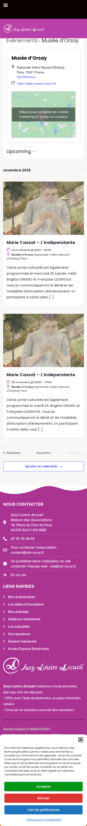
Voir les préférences (43, 810)
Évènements (22, 40)
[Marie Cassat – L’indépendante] (43, 208)
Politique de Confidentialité (43, 820)
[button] (81, 740)
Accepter (43, 786)
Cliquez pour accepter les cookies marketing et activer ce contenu (43, 114)
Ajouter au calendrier (41, 466)
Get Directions (26, 77)
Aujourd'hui (43, 453)
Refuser (43, 798)
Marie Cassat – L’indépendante (41, 242)
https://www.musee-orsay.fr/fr (36, 83)
